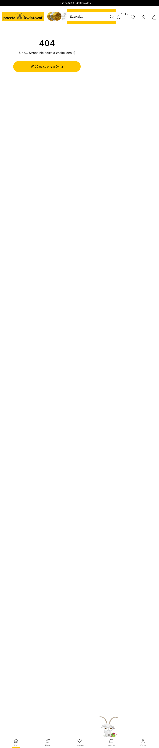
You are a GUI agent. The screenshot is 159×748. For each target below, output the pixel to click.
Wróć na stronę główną (47, 66)
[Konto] (143, 17)
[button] (111, 16)
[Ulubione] (132, 17)
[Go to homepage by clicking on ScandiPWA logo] (23, 16)
